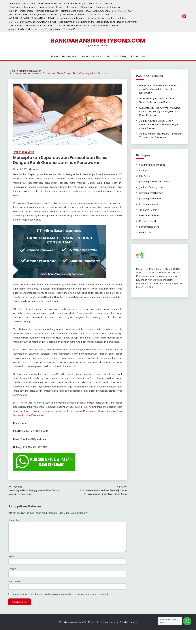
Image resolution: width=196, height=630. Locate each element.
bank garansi (146, 170)
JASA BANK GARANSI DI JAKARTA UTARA (84, 14)
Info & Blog (121, 56)
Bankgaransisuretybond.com (98, 41)
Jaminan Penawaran (47, 10)
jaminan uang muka (149, 204)
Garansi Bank (46, 7)
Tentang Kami (71, 29)
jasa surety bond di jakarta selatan (107, 18)
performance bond (149, 226)
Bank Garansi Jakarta (100, 3)
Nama (12, 556)
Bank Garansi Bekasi (49, 3)
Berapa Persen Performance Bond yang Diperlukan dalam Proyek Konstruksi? (158, 89)
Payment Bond (147, 220)
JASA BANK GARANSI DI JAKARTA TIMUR (32, 14)
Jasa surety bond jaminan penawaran (117, 21)
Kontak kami (15, 25)
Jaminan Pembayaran (151, 187)
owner (35, 169)
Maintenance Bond (149, 215)
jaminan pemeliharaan (151, 192)
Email (12, 568)
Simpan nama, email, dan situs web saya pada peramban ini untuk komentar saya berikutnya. (62, 593)
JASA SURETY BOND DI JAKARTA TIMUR (32, 21)
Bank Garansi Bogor (75, 3)
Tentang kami (52, 29)
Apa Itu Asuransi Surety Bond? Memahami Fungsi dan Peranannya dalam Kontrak (158, 124)
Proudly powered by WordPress (77, 622)
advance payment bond (152, 164)
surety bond (145, 232)
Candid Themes (128, 622)
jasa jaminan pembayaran (71, 18)
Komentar (14, 520)
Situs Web (14, 581)
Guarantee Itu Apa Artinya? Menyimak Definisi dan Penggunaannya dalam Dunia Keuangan (160, 111)
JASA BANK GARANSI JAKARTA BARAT (31, 18)
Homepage (72, 7)
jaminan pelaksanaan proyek (154, 181)
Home (59, 7)
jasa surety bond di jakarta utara (76, 21)
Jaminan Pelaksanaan (108, 7)
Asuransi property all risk (21, 3)
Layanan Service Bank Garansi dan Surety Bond (83, 25)
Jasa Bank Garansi (149, 209)
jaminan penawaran (23, 151)
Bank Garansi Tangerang (22, 7)
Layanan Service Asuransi (39, 25)
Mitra (115, 25)
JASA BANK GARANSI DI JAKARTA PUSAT (110, 10)
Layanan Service (90, 56)
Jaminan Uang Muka (72, 10)
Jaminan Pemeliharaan (20, 10)
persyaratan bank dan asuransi (25, 29)
